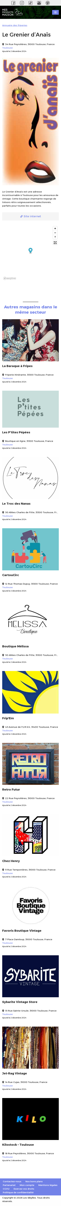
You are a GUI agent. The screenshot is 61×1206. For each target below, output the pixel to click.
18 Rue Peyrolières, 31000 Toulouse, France (29, 1153)
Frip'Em (8, 718)
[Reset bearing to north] (55, 237)
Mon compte (27, 1185)
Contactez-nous (12, 1181)
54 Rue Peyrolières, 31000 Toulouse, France (30, 44)
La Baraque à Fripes (17, 366)
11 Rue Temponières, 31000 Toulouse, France (30, 869)
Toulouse (7, 47)
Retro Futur (11, 789)
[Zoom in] (55, 228)
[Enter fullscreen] (55, 243)
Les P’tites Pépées (16, 432)
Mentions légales (47, 1185)
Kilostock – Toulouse (18, 1144)
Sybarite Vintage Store (19, 1002)
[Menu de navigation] (55, 12)
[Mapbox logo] (9, 278)
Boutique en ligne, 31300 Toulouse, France (29, 441)
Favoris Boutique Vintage (21, 930)
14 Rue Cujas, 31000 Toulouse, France (26, 1082)
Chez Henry (11, 861)
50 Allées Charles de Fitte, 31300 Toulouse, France (32, 512)
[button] (31, 251)
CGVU (6, 1188)
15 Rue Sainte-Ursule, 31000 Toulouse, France (31, 1010)
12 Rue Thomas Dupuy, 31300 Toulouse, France (31, 583)
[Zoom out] (55, 233)
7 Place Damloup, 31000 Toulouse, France (28, 939)
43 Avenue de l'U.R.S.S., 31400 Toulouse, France (31, 727)
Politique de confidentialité (18, 1192)
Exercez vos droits (24, 1188)
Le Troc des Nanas (16, 503)
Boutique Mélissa (15, 646)
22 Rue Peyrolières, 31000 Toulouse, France (30, 798)
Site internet (32, 216)
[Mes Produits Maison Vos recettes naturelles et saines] (13, 12)
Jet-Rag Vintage (14, 1073)
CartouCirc (10, 575)
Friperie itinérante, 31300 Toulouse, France (29, 374)
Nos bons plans (34, 1181)
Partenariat (9, 1185)
